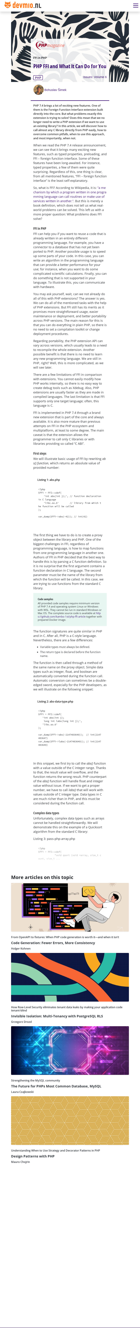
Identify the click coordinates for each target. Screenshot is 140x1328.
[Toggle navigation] (23, 6)
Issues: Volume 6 (95, 77)
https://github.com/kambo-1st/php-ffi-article (69, 614)
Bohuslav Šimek (55, 90)
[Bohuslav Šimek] (38, 90)
